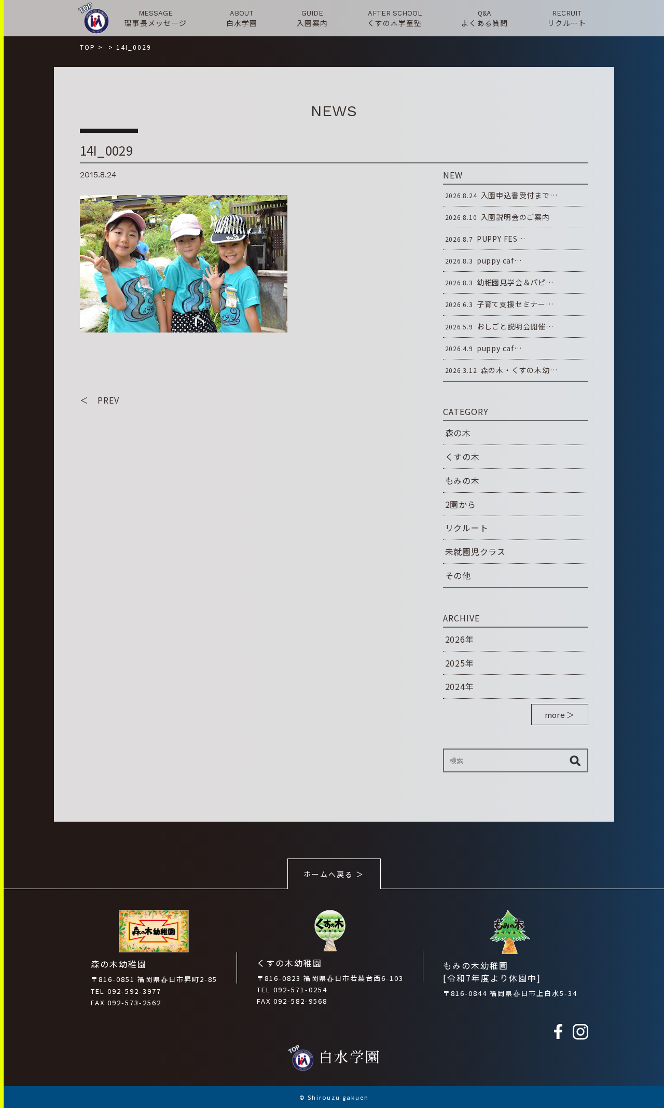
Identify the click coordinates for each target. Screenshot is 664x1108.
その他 (458, 575)
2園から (460, 504)
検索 (575, 760)
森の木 (458, 432)
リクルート (467, 527)
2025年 (459, 663)
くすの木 (462, 456)
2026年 (459, 639)
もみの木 (462, 480)
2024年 (459, 686)
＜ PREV (99, 400)
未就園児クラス (475, 551)
